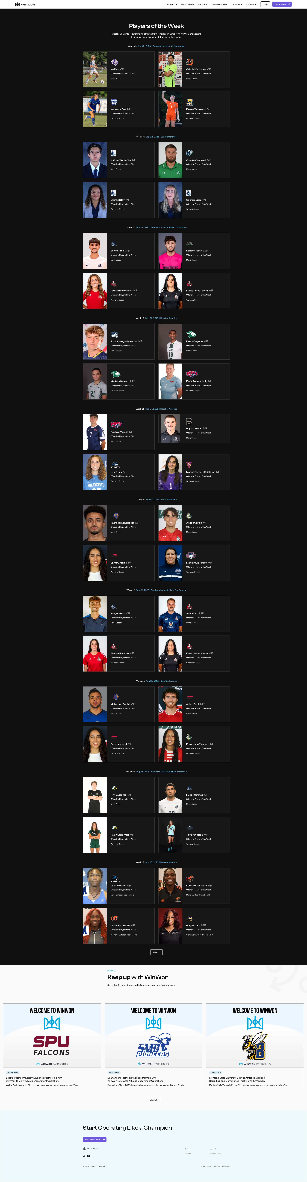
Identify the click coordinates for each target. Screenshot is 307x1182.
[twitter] (84, 1155)
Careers (188, 1153)
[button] (172, 4)
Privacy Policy (206, 1166)
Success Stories (219, 4)
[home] (25, 4)
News (187, 1149)
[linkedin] (88, 1155)
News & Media (187, 4)
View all (153, 1100)
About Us (213, 1149)
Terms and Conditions (222, 1166)
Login (265, 4)
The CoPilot (203, 4)
